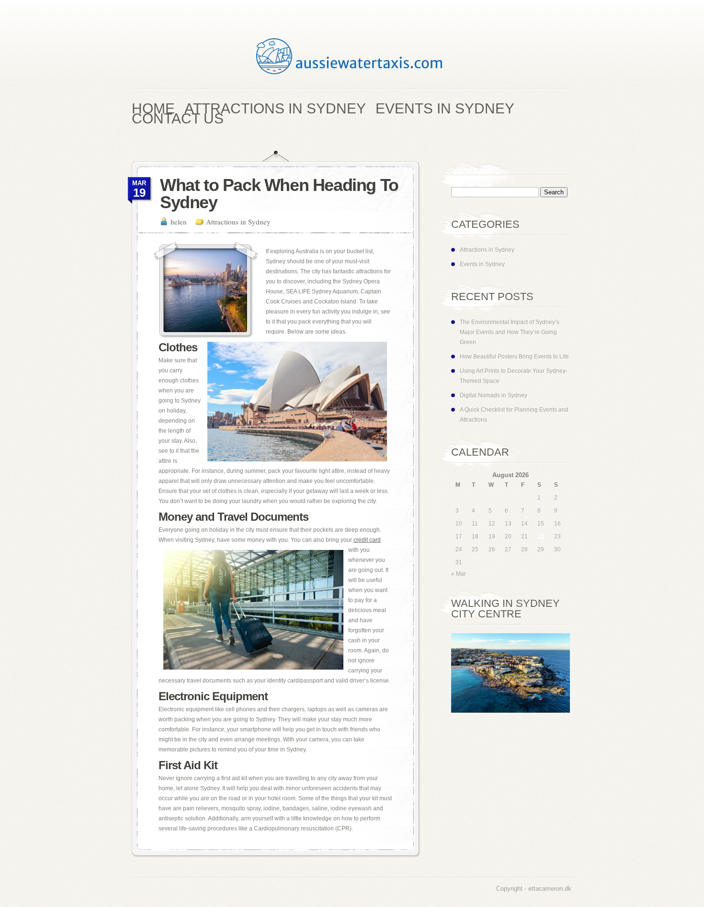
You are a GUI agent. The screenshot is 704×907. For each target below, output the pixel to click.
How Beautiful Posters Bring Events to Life (514, 356)
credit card (367, 540)
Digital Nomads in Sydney (493, 395)
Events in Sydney (482, 264)
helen (178, 221)
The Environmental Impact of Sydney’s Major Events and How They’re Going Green (509, 332)
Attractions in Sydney (238, 221)
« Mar (458, 574)
